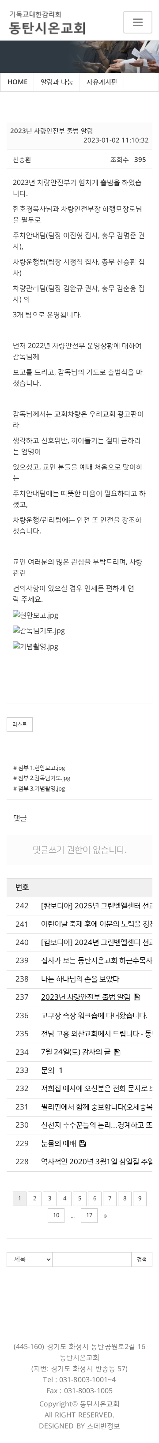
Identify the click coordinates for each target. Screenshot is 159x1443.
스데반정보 (104, 1426)
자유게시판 (102, 82)
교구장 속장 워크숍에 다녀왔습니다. (94, 1016)
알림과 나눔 (57, 82)
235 (22, 1034)
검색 (142, 1260)
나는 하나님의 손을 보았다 (80, 979)
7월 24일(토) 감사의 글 (75, 1052)
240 (22, 943)
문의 (47, 1071)
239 (22, 961)
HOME (17, 82)
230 (22, 1125)
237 (22, 997)
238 (22, 979)
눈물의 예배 (58, 1144)
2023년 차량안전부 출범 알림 (85, 997)
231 (22, 1107)
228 (22, 1162)
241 (22, 925)
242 (22, 906)
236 (22, 1016)
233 (22, 1071)
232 (22, 1089)
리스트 (19, 724)
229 (22, 1144)
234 (22, 1053)
